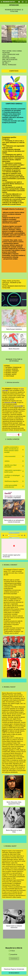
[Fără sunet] (20, 345)
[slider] (11, 345)
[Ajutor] (22, 2)
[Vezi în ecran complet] (25, 345)
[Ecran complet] (26, 2)
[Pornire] (3, 535)
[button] (14, 449)
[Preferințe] (19, 2)
